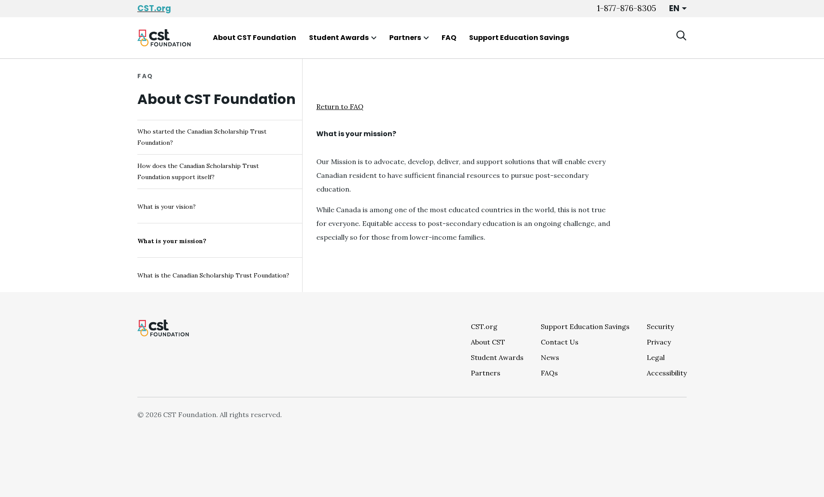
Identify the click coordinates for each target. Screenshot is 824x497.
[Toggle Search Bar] (681, 35)
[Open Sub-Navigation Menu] (373, 37)
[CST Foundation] (164, 37)
